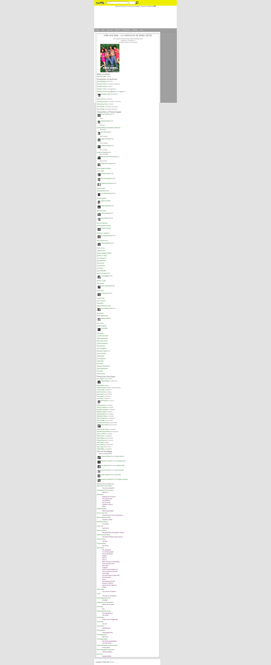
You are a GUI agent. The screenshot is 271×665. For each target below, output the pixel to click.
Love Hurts (105, 524)
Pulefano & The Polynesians (105, 602)
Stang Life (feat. (106, 656)
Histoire (134, 30)
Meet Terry (105, 565)
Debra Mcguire (105, 381)
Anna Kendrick (119, 470)
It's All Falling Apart (108, 552)
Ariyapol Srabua (101, 508)
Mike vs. (104, 558)
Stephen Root (121, 461)
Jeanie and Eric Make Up (109, 585)
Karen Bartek (101, 420)
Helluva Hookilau (107, 652)
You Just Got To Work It (109, 591)
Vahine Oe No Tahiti (108, 604)
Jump (103, 579)
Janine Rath (100, 394)
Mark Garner (100, 436)
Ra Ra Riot (100, 606)
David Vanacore (101, 530)
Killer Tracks (100, 589)
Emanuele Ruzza (106, 456)
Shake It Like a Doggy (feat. (110, 619)
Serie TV (117, 30)
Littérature (126, 30)
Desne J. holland (102, 407)
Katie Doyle (100, 442)
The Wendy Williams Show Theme (112, 537)
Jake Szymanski (101, 76)
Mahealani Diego (102, 416)
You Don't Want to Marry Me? (111, 575)
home (97, 30)
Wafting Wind (106, 628)
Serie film (109, 30)
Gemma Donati (105, 470)
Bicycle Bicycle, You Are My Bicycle (112, 515)
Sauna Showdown (107, 554)
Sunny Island (106, 647)
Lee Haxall (100, 398)
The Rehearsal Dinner (108, 581)
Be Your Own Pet (102, 513)
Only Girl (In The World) (109, 596)
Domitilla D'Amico (106, 465)
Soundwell (100, 621)
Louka (98, 593)
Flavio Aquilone (105, 474)
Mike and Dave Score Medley (110, 561)
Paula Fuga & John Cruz (104, 598)
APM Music (100, 494)
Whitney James (101, 405)
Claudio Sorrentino (106, 461)
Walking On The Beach (109, 497)
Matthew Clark (101, 387)
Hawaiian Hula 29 (107, 504)
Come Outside (106, 577)
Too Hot (104, 624)
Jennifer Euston (101, 392)
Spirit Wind (105, 528)
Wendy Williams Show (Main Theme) (113, 532)
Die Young (105, 615)
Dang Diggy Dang (107, 632)
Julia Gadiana (101, 444)
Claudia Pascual (101, 440)
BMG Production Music (104, 517)
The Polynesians (102, 634)
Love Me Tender (107, 643)
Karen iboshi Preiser (103, 429)
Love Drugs (105, 573)
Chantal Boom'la (102, 414)
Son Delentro (106, 500)
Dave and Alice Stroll (108, 563)
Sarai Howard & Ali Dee (104, 611)
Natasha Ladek (101, 412)
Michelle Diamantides (103, 431)
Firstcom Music (101, 543)
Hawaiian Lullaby (107, 519)
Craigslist (105, 567)
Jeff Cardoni (104, 400)
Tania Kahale (105, 425)
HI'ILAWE (104, 600)
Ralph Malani (101, 438)
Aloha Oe (105, 492)
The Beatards (101, 630)
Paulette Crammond (103, 422)
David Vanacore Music (103, 534)
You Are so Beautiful (108, 488)
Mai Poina (105, 637)
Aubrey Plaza (120, 465)
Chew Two (100, 526)
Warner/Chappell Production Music (107, 645)
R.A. (142, 30)
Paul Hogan (100, 378)
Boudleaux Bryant (102, 521)
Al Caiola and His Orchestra (105, 490)
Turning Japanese (107, 613)
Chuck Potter (101, 390)
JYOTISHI (104, 541)
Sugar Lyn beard (123, 479)
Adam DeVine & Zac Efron (104, 486)
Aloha (104, 506)
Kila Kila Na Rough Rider (109, 641)
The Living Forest (107, 499)
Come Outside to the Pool (110, 571)
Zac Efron (118, 474)
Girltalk (104, 556)
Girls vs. (104, 560)
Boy (103, 609)
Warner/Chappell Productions (106, 649)
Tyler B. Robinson (102, 418)
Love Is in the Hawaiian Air (110, 569)
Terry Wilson (100, 626)
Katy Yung (100, 447)
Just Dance (105, 545)
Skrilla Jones (100, 617)
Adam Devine (120, 456)
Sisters (104, 587)
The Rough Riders (102, 639)
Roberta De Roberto (107, 479)
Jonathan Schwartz (102, 409)
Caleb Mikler (100, 449)
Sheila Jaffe (100, 385)
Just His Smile (106, 502)
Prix (103, 30)
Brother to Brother (107, 583)
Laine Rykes (100, 396)
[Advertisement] (135, 18)
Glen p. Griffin (101, 434)
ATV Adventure (106, 550)
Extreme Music (101, 539)
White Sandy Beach (108, 511)
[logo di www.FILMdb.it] (100, 2)
